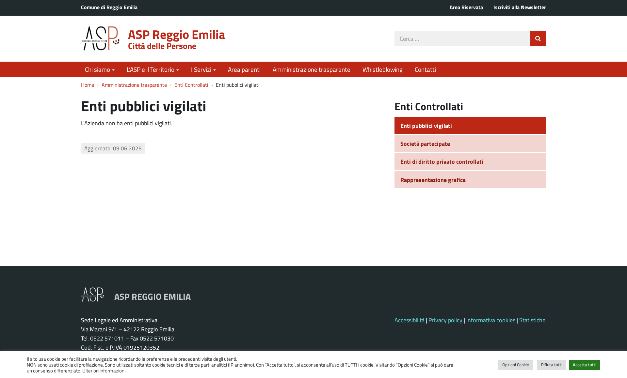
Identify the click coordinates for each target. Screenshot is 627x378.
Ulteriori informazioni (103, 370)
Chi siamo (98, 69)
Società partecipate (425, 143)
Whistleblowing (382, 69)
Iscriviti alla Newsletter (519, 7)
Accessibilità (409, 320)
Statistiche (532, 320)
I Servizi (202, 69)
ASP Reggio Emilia (176, 34)
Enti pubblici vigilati (426, 125)
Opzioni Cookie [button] (515, 365)
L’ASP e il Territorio (151, 69)
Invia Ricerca (538, 38)
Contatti (425, 69)
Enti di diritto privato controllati (441, 161)
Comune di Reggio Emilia (109, 7)
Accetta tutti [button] (584, 365)
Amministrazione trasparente (311, 69)
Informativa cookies (490, 320)
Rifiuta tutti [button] (551, 365)
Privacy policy (445, 320)
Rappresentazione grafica (433, 179)
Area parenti (244, 69)
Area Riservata (466, 7)
